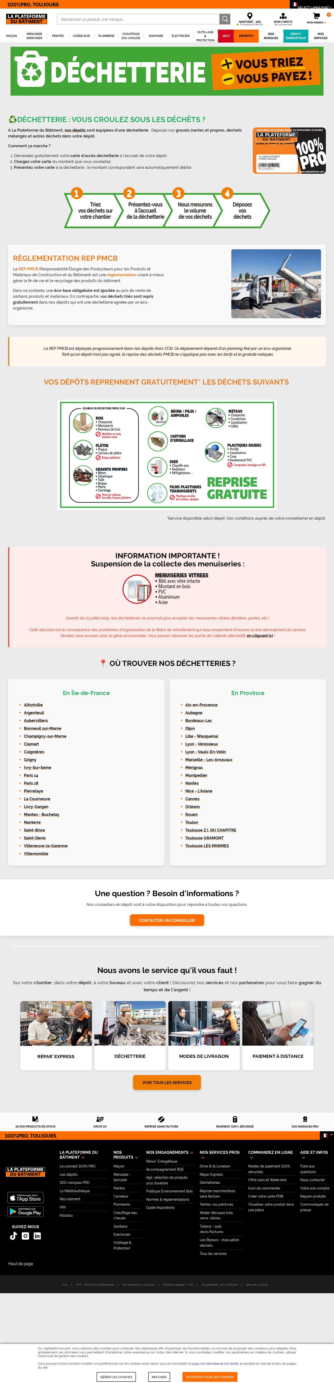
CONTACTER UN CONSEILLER (167, 920)
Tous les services (213, 1253)
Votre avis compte (314, 1188)
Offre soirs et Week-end (267, 1179)
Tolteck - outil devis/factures (211, 1229)
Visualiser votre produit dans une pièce (271, 1207)
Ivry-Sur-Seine (37, 767)
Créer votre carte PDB (265, 1196)
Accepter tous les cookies (210, 1376)
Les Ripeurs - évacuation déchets (219, 1242)
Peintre (119, 1188)
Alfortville (33, 705)
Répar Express (211, 1174)
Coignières (34, 752)
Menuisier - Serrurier (122, 1177)
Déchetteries (210, 1182)
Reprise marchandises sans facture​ (217, 1193)
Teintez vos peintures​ (216, 1204)
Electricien (121, 1234)
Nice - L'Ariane (198, 791)
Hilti (63, 1206)
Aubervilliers (36, 720)
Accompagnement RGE (165, 1169)
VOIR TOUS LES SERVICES (167, 1082)
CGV (65, 1284)
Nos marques (271, 36)
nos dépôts (76, 130)
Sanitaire (120, 1226)
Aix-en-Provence (201, 705)
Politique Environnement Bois (169, 1191)
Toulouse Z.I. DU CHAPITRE (210, 830)
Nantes (192, 783)
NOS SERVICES (320, 36)
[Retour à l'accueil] (25, 1174)
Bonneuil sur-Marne (42, 728)
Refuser (159, 1376)
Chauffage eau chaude (125, 1215)
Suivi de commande (264, 1188)
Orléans (192, 806)
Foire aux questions (308, 1169)
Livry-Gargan (36, 806)
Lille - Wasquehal (201, 736)
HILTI (226, 36)
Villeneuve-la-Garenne (46, 846)
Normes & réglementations (167, 1199)
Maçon (118, 1166)
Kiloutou (66, 1215)
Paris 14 (31, 775)
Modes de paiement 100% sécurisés (269, 1169)
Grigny (30, 759)
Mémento (246, 36)
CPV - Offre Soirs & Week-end (95, 1284)
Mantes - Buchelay (41, 814)
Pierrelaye (33, 791)
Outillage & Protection (122, 1245)
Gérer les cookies (116, 1376)
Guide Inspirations (160, 1207)
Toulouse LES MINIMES (207, 846)
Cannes (192, 799)
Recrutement (70, 1198)
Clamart (31, 744)
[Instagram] (25, 1235)
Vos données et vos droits (138, 1284)
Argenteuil (34, 712)
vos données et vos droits (219, 1363)
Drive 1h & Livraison (215, 1166)
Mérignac (194, 767)
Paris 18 (31, 783)
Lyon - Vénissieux (201, 744)
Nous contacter (312, 1179)
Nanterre (32, 822)
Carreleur (120, 1196)
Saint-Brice (34, 830)
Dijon (190, 728)
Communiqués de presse (314, 1207)
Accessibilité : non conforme (220, 1284)
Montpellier (196, 775)
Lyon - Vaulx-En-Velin (205, 752)
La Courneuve (37, 799)
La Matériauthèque (75, 1190)
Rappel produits (313, 1196)
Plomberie (121, 1204)
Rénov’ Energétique (161, 1161)
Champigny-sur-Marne (45, 736)
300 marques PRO (75, 1182)
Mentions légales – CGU (178, 1284)
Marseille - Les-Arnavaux (209, 759)
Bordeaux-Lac (198, 720)
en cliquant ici (260, 635)
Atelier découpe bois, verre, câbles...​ (217, 1215)
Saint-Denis (35, 838)
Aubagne (193, 712)
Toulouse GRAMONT (204, 838)
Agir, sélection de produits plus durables (167, 1180)
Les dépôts (69, 1174)
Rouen (191, 814)
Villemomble (36, 853)
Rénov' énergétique (296, 36)
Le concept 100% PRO (78, 1166)
